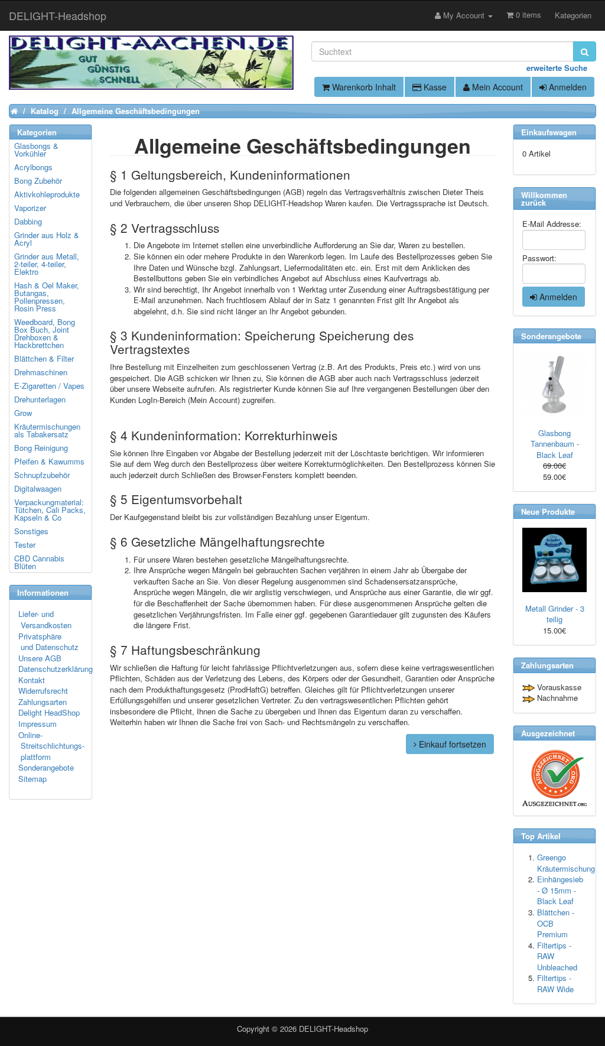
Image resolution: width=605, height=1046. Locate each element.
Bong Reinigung (41, 447)
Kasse (434, 87)
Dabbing (28, 221)
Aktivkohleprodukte (47, 194)
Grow (23, 412)
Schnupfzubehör (42, 474)
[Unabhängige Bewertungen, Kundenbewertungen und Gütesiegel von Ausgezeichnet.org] (554, 778)
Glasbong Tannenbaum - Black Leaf (555, 443)
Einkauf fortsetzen (451, 744)
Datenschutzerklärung (55, 668)
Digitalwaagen (37, 488)
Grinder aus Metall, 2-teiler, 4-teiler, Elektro (46, 264)
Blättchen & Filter (44, 358)
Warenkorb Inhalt (363, 87)
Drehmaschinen (40, 372)
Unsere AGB (39, 658)
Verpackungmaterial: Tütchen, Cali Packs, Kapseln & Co (50, 509)
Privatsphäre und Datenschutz (48, 642)
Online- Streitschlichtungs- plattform (51, 745)
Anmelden (567, 87)
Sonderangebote (46, 767)
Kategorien (573, 15)
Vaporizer (30, 207)
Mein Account (496, 87)
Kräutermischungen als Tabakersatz (47, 430)
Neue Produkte (548, 511)
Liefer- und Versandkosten (44, 619)
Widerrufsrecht (43, 690)
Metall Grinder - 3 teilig (554, 614)
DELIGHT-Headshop (333, 1028)
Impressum (37, 723)
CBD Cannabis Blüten (39, 562)
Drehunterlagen (40, 399)
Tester (24, 544)
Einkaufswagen (549, 132)
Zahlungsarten (42, 701)
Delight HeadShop (49, 712)
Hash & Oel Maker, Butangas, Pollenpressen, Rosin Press (46, 297)
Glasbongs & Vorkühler (36, 149)
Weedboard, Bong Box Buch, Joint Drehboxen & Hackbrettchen (44, 333)
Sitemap (32, 778)
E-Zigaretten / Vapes (49, 385)
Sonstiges (31, 531)
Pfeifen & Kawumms (49, 461)
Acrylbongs (33, 167)
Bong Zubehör (38, 180)
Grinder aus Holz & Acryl (46, 238)
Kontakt (31, 680)
